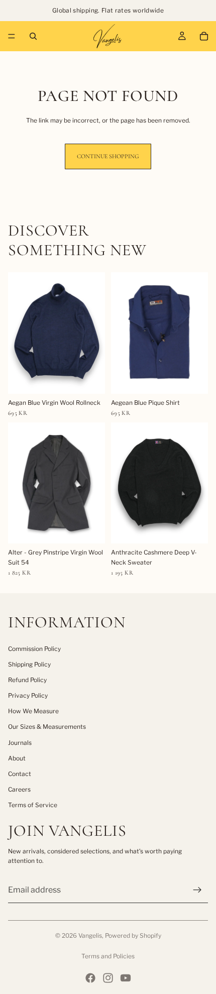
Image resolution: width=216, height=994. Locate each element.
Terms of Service (32, 805)
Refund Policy (27, 680)
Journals (20, 742)
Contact (19, 774)
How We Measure (33, 711)
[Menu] (11, 36)
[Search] (33, 36)
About (17, 758)
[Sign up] (197, 890)
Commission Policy (34, 648)
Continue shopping (108, 156)
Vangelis (90, 935)
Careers (19, 789)
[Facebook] (90, 978)
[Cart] (204, 36)
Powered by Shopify (133, 935)
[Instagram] (108, 978)
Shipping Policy (29, 664)
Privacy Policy (28, 695)
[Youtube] (126, 978)
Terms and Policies (108, 956)
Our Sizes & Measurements (47, 726)
